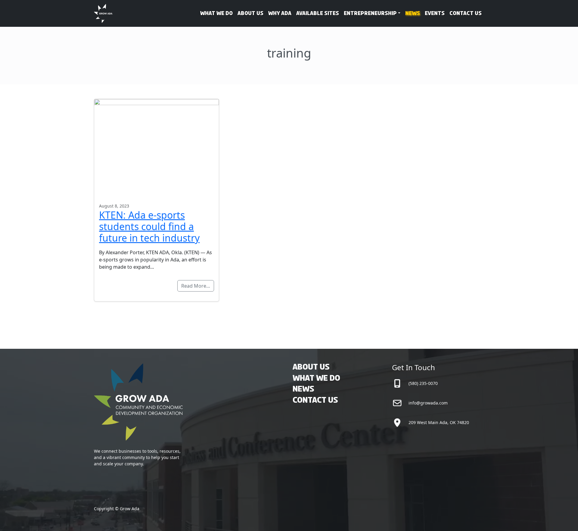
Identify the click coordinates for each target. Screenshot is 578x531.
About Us (250, 13)
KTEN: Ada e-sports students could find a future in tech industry (149, 226)
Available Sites (317, 13)
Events (435, 13)
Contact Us (465, 13)
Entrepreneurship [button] (370, 13)
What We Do (216, 13)
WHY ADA (279, 13)
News (412, 13)
